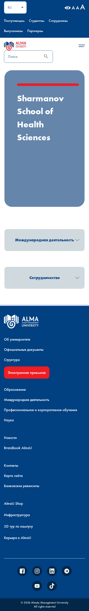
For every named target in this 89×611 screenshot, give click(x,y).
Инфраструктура (17, 514)
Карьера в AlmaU (17, 537)
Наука (9, 420)
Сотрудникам (58, 20)
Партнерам (35, 31)
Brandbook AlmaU (18, 447)
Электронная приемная (27, 372)
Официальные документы (24, 349)
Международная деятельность (26, 399)
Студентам (36, 20)
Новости (10, 437)
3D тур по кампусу (18, 526)
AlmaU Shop (13, 503)
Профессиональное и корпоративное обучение (40, 409)
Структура (12, 359)
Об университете (17, 339)
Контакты (11, 465)
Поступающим (14, 20)
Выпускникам (13, 31)
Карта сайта (13, 475)
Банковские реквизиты (21, 485)
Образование (15, 389)
